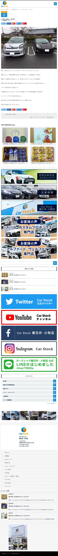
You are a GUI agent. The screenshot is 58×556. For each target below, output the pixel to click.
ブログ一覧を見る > (51, 403)
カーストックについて (10, 466)
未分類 (4, 381)
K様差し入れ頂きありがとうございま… (17, 288)
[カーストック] (12, 4)
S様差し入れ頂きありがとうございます (41, 162)
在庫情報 (7, 456)
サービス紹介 (8, 469)
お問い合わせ (8, 482)
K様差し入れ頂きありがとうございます (41, 143)
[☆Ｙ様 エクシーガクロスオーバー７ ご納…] (51, 415)
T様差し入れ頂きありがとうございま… (17, 282)
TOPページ (7, 452)
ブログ (17, 9)
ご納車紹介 (13, 9)
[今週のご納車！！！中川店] (24, 415)
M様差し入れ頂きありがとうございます (13, 143)
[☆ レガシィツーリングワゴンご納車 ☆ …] (6, 415)
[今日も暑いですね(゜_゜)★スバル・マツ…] (42, 415)
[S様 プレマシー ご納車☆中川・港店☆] (15, 415)
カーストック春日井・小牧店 (11, 476)
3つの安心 (7, 472)
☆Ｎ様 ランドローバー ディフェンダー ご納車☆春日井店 (41, 117)
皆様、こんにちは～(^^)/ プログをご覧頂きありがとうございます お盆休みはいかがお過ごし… (32, 509)
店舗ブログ (5, 388)
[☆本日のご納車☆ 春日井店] (33, 415)
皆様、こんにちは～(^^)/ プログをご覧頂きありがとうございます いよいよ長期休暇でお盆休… (32, 519)
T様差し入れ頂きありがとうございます (13, 162)
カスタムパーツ (8, 459)
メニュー (55, 3)
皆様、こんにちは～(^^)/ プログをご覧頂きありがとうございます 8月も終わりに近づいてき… (32, 500)
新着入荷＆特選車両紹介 (9, 384)
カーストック (9, 553)
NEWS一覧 (7, 462)
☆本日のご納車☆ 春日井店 (10, 114)
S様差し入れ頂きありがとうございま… (17, 275)
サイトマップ (8, 486)
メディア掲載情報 (7, 400)
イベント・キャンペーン (9, 392)
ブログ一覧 (7, 479)
